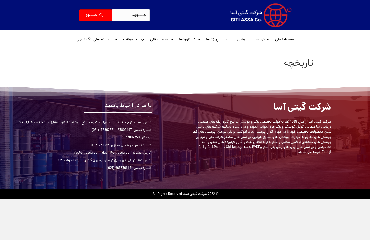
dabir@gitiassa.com (117, 153)
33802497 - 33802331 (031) (112, 130)
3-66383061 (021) (119, 168)
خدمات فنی (159, 40)
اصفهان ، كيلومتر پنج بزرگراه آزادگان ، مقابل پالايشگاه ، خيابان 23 (65, 122)
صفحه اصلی (284, 40)
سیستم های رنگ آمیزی (94, 40)
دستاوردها (187, 40)
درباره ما (258, 40)
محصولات (131, 40)
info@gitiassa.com (86, 153)
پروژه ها (212, 40)
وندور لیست (235, 40)
